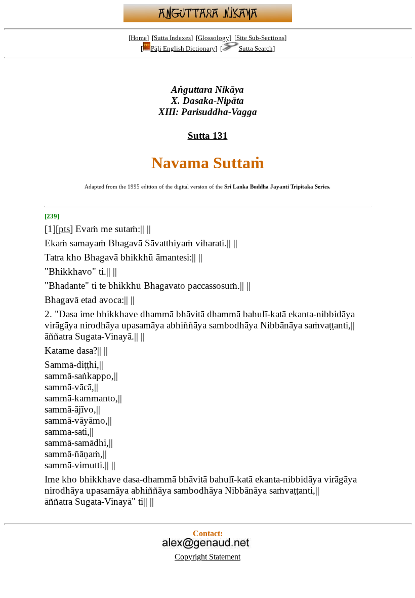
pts (64, 228)
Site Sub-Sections (260, 38)
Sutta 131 (208, 135)
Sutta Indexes (172, 38)
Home (139, 38)
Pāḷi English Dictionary (183, 48)
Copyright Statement (207, 556)
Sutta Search (256, 48)
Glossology (213, 38)
